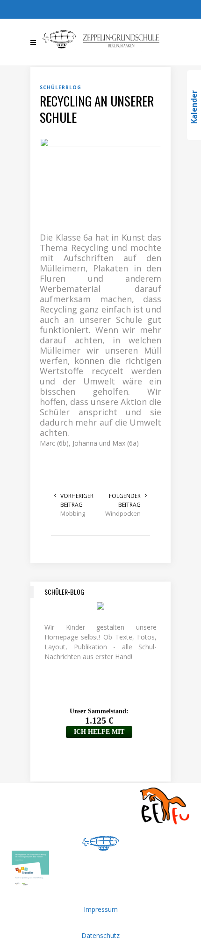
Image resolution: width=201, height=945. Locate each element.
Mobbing (72, 513)
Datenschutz (100, 935)
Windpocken (123, 513)
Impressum (101, 909)
